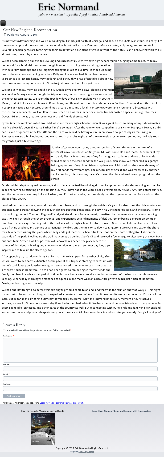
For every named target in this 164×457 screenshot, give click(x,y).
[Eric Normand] (82, 10)
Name (6, 364)
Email (6, 374)
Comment (8, 336)
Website (7, 384)
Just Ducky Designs (86, 452)
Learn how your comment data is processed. (62, 402)
